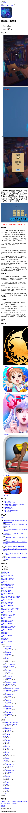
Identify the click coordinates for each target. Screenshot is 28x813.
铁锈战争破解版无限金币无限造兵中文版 (13, 504)
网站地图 (3, 806)
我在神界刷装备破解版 (9, 684)
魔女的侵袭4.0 (7, 678)
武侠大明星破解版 (8, 708)
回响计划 (5, 784)
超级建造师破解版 (8, 696)
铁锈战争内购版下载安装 (9, 505)
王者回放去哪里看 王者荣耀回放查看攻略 (13, 546)
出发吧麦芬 (6, 748)
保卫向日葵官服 (7, 511)
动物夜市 (5, 760)
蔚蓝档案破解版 (7, 654)
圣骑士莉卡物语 (7, 702)
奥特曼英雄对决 (7, 730)
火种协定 (5, 790)
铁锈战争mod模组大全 (9, 507)
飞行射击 (12, 801)
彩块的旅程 (6, 736)
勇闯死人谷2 (6, 672)
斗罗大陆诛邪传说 (8, 766)
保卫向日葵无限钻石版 (9, 502)
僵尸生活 (5, 660)
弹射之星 (5, 754)
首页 (2, 5)
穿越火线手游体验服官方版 (10, 724)
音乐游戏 (22, 801)
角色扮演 (3, 801)
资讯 (9, 5)
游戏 (4, 5)
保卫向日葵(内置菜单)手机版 (10, 510)
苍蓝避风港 (6, 742)
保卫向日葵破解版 (8, 508)
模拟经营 (5, 803)
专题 (12, 5)
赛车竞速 (10, 803)
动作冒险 (17, 801)
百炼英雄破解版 (7, 648)
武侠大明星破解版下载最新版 (10, 690)
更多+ (2, 517)
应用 (7, 5)
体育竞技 (15, 803)
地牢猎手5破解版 (7, 714)
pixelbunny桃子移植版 (8, 666)
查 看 (4, 651)
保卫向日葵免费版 (8, 501)
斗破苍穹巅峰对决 (8, 772)
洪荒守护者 (6, 778)
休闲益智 (7, 801)
